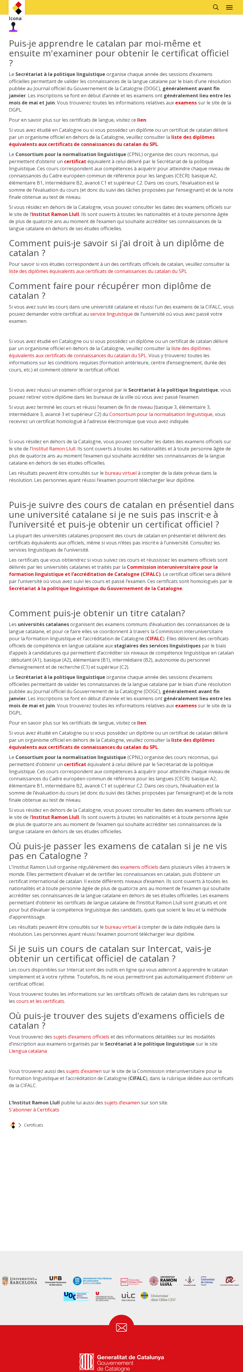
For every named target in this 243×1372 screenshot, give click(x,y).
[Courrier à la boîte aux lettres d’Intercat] (121, 1327)
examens (186, 102)
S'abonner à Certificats (34, 1109)
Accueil (12, 1125)
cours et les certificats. (40, 1001)
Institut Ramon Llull (55, 214)
